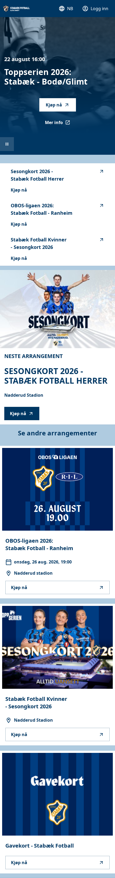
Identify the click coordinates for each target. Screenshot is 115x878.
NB (70, 8)
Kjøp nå (54, 105)
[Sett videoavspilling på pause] (7, 144)
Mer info (60, 124)
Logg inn (99, 8)
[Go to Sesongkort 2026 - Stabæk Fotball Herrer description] (57, 309)
